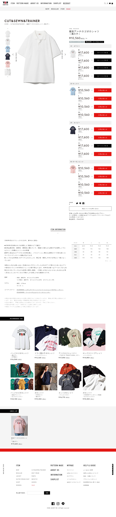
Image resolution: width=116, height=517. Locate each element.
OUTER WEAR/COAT (23, 479)
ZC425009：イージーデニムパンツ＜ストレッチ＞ (33, 292)
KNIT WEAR (35, 473)
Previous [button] (7, 28)
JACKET (18, 476)
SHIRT (18, 482)
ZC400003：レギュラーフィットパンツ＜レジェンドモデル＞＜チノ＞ (40, 289)
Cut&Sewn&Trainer (18, 24)
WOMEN (18, 485)
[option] (8, 34)
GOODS (34, 482)
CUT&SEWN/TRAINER (39, 470)
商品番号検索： (21, 493)
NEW (47, 9)
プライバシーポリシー (90, 479)
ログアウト (70, 476)
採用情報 (86, 485)
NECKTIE (35, 479)
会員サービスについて (74, 482)
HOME (7, 24)
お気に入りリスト (72, 473)
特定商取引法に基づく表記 (91, 482)
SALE (68, 9)
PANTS (34, 476)
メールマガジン (71, 479)
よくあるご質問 (88, 470)
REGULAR (55, 9)
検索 (47, 493)
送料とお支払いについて (90, 473)
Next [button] (65, 54)
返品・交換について (89, 476)
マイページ (70, 470)
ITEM (63, 9)
